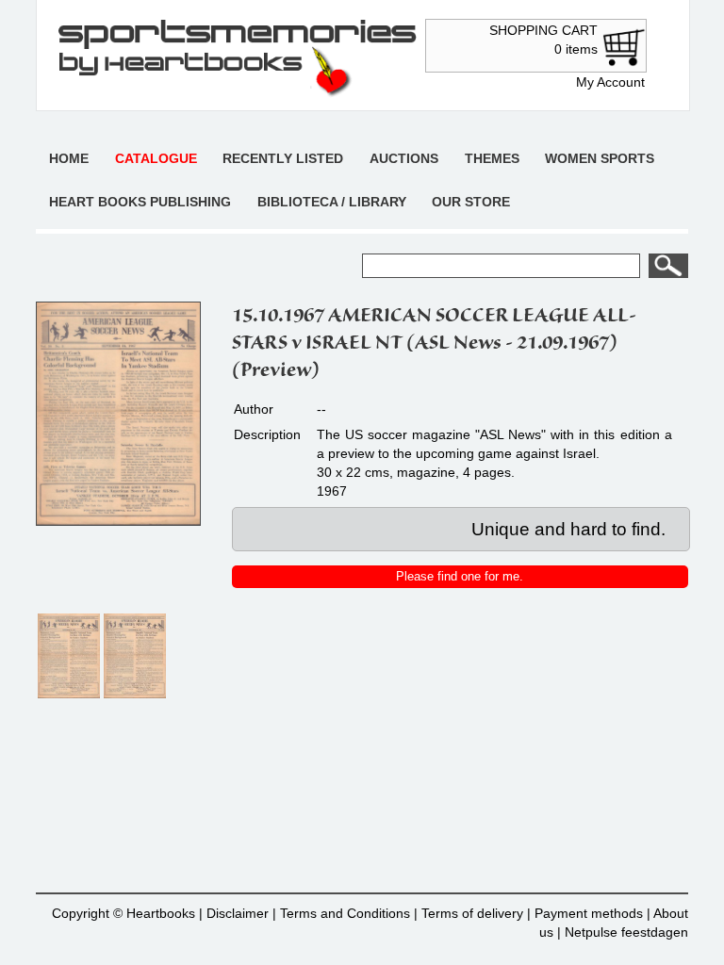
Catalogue (156, 158)
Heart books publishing (140, 201)
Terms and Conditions (345, 913)
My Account (610, 82)
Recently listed (282, 158)
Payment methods (589, 913)
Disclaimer (237, 913)
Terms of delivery (472, 913)
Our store (471, 201)
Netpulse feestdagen (626, 932)
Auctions (404, 158)
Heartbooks (160, 913)
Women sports (599, 158)
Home (69, 158)
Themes (492, 158)
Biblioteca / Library (331, 201)
